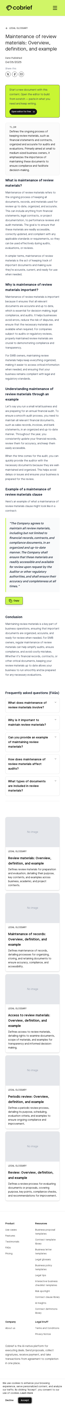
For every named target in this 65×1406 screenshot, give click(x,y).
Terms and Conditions (47, 1328)
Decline (9, 1400)
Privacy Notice (43, 1334)
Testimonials (12, 1242)
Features (10, 1236)
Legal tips (40, 1275)
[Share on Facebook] (14, 74)
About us (10, 1328)
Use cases (11, 1230)
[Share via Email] (21, 74)
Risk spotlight (42, 1291)
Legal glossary (18, 28)
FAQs (8, 1248)
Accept (25, 1400)
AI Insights (40, 1303)
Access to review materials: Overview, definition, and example (29, 1021)
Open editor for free (21, 112)
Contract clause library (47, 1297)
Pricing (8, 1254)
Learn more (26, 1393)
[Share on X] (8, 74)
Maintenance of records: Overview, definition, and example (27, 940)
